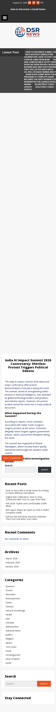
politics (9, 634)
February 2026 (13, 562)
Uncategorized (13, 654)
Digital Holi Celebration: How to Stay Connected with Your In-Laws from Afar (26, 498)
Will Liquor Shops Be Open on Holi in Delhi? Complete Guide (27, 511)
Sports (9, 642)
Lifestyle (10, 622)
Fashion (10, 606)
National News (13, 630)
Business (10, 586)
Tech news (11, 646)
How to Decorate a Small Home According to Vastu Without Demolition (27, 491)
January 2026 (12, 566)
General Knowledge (15, 610)
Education (11, 594)
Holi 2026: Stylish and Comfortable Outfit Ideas (26, 504)
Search (8, 465)
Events (9, 602)
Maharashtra (12, 626)
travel (8, 650)
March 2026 (12, 558)
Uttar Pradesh (13, 658)
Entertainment (13, 598)
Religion (10, 638)
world (8, 662)
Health (9, 614)
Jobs (8, 618)
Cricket (9, 590)
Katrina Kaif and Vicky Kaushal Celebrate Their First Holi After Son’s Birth (26, 518)
